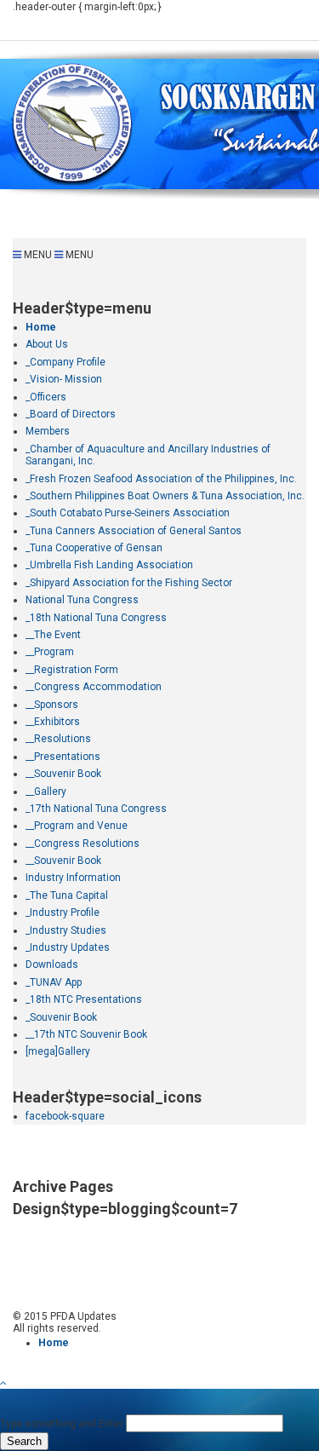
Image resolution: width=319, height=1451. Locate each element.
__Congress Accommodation (94, 687)
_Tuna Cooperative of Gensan (94, 548)
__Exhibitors (53, 722)
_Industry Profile (63, 912)
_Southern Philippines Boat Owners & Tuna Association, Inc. (165, 496)
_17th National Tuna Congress (96, 809)
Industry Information (73, 878)
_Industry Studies (66, 930)
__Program (50, 652)
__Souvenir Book (63, 774)
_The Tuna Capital (67, 895)
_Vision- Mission (64, 379)
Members (48, 431)
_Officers (46, 397)
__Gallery (46, 791)
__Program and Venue (77, 826)
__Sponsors (52, 705)
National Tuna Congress (82, 600)
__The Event (53, 635)
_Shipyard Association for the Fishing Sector (129, 583)
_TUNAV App (54, 982)
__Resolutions (58, 739)
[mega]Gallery (58, 1051)
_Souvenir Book (61, 1017)
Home (41, 327)
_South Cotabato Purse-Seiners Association (128, 513)
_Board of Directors (71, 414)
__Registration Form (72, 670)
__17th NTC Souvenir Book (86, 1034)
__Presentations (63, 757)
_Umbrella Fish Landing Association (109, 565)
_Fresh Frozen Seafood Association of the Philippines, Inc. (161, 479)
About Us (47, 344)
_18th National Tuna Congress (96, 618)
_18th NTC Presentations (84, 999)
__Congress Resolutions (83, 843)
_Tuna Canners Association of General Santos (134, 531)
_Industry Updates (68, 947)
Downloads (52, 964)
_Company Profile (65, 362)
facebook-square (65, 1116)
